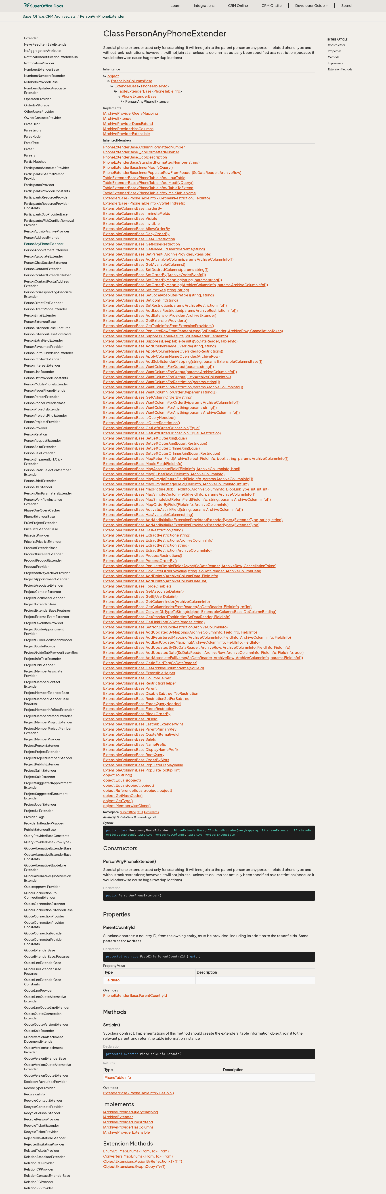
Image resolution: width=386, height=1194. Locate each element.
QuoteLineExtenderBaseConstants (42, 982)
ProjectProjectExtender (42, 752)
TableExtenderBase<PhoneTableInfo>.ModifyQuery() (148, 182)
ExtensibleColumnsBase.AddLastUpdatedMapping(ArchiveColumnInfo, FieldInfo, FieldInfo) (181, 642)
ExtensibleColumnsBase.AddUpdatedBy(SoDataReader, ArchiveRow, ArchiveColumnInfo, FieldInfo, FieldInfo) (196, 647)
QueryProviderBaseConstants (46, 836)
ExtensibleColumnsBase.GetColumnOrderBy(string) (147, 397)
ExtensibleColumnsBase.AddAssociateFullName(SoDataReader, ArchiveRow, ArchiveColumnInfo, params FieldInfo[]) (203, 657)
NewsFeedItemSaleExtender (46, 44)
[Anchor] (101, 848)
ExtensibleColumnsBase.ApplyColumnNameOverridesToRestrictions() (163, 351)
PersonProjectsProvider (42, 422)
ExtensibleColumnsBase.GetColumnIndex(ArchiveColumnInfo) (156, 601)
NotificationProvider (39, 63)
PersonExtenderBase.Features (47, 328)
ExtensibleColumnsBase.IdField (130, 719)
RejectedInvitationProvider (44, 1144)
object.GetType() (118, 801)
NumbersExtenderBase (41, 69)
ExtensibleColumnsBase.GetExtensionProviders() (145, 320)
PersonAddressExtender (42, 237)
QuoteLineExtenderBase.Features (43, 971)
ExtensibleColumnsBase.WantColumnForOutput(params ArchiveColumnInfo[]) (170, 372)
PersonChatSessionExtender (45, 262)
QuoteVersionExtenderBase (45, 1058)
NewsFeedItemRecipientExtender (43, 36)
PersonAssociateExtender (43, 256)
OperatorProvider (37, 99)
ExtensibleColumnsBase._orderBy (132, 208)
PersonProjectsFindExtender (45, 415)
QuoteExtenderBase (39, 950)
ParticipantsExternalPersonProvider (44, 176)
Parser (29, 149)
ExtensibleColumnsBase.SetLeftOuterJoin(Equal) (145, 438)
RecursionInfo (34, 1094)
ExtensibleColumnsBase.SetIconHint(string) (140, 300)
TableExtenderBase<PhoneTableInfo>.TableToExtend (148, 188)
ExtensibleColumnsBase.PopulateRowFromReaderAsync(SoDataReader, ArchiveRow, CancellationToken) (193, 331)
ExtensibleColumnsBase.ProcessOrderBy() (140, 560)
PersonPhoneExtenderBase (44, 403)
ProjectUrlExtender (38, 811)
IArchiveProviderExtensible (126, 133)
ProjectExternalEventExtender (46, 617)
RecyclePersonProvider (41, 1119)
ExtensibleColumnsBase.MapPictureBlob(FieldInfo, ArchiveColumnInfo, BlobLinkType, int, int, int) (186, 489)
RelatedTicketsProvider (41, 1150)
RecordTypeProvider (39, 1088)
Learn (175, 5)
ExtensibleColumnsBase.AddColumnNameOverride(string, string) (159, 346)
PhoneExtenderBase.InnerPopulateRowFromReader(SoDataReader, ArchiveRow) (172, 172)
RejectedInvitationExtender (44, 1138)
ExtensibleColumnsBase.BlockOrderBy (136, 714)
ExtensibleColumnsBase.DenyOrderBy (136, 234)
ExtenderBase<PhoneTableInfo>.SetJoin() (138, 1093)
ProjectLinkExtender (39, 665)
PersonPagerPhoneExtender (45, 390)
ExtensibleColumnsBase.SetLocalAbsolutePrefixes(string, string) (158, 295)
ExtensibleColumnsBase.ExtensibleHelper (139, 673)
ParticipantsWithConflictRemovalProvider (49, 223)
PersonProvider (35, 428)
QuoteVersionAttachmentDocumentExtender (43, 1039)
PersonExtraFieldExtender (43, 340)
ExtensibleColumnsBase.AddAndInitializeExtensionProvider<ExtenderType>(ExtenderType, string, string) (193, 520)
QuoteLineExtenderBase (42, 963)
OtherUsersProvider (39, 111)
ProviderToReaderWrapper (44, 823)
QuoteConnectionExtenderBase (48, 910)
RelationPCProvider (38, 1182)
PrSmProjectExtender (40, 523)
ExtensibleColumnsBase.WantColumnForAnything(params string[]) (160, 407)
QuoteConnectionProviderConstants (44, 925)
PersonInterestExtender (42, 365)
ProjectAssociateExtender (43, 585)
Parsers (29, 155)
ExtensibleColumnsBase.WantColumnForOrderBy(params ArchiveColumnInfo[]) (171, 402)
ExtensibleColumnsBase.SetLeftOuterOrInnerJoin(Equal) (151, 448)
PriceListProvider (36, 535)
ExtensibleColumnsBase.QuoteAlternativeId (141, 734)
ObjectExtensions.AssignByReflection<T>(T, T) (142, 1161)
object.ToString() (117, 775)
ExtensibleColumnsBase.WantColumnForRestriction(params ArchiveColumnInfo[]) (173, 387)
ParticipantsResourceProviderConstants (46, 206)
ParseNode (32, 136)
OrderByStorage (36, 105)
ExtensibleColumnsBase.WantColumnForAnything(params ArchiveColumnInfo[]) (171, 412)
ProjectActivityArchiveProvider (47, 573)
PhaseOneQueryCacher (42, 510)
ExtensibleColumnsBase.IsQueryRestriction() (141, 423)
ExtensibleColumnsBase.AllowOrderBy (136, 228)
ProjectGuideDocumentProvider (48, 640)
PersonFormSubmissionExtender (48, 353)
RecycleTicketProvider (41, 1132)
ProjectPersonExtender (41, 745)
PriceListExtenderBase (41, 529)
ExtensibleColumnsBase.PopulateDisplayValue (143, 765)
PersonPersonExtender (41, 397)
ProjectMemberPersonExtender (48, 716)
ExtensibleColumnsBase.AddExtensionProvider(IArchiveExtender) (159, 315)
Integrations (204, 5)
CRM (140, 812)
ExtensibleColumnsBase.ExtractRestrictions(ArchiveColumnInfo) (158, 540)
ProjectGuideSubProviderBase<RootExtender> (49, 652)
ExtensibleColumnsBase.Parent (130, 688)
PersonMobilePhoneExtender (46, 384)
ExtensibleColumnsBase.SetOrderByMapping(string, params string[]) (162, 280)
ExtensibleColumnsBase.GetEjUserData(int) (140, 596)
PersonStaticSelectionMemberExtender (47, 472)
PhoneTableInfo (154, 86)
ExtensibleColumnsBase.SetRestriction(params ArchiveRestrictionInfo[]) (165, 305)
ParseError (32, 124)
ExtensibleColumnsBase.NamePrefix (134, 744)
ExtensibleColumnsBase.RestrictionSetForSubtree (146, 698)
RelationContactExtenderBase (47, 1175)
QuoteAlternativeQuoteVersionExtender (47, 878)
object (113, 76)
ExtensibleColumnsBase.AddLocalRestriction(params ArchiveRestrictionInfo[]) (170, 310)
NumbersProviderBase (41, 82)
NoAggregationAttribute (42, 51)
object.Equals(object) (122, 780)
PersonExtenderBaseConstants (47, 334)
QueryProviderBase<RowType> (47, 842)
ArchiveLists (151, 812)
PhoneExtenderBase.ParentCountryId (135, 995)
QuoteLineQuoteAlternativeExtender (45, 999)
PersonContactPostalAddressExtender (46, 283)
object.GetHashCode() (123, 795)
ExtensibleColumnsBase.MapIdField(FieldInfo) (142, 463)
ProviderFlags (34, 817)
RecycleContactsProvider (43, 1107)
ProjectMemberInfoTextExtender (49, 710)
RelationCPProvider (38, 1169)
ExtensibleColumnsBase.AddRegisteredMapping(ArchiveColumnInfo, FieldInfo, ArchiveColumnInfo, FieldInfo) (197, 637)
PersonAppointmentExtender (46, 250)
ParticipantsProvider (39, 185)
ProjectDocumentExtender (44, 598)
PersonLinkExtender (39, 372)
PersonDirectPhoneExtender (45, 309)
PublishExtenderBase (40, 829)
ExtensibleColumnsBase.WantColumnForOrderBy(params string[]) (159, 392)
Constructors (336, 45)
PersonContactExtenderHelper (47, 275)
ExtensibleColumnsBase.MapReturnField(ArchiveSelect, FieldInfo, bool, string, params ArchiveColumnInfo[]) (195, 458)
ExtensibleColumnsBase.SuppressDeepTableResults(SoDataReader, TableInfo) (170, 341)
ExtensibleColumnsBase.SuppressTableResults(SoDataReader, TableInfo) (165, 336)
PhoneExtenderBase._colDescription (135, 157)
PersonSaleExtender (39, 453)
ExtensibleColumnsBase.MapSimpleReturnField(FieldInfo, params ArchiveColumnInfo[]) (178, 479)
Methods (333, 57)
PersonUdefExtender (40, 481)
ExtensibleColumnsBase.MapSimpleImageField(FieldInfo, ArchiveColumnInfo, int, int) (176, 484)
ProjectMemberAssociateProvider (43, 673)
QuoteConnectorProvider (43, 933)
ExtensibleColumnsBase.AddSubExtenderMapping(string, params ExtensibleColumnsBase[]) (182, 361)
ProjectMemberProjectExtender (48, 722)
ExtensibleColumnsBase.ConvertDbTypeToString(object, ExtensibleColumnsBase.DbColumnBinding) (189, 611)
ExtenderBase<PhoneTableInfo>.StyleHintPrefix (144, 203)
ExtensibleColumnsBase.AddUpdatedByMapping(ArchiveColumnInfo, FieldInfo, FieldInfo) (180, 632)
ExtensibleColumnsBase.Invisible (131, 223)
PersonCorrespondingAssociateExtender (48, 294)
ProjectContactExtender (42, 592)
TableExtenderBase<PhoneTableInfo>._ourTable (144, 177)
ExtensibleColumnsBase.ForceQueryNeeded (142, 704)
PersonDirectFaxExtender (43, 303)
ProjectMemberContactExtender (42, 684)
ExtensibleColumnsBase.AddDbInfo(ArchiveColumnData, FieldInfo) (160, 576)
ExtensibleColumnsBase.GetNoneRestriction (141, 244)
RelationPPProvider (38, 1188)
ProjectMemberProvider (42, 739)
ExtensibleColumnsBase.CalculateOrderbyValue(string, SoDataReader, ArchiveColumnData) (182, 571)
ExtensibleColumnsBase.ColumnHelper (137, 678)
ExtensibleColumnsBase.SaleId (129, 739)
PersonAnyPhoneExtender (102, 16)
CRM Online (238, 5)
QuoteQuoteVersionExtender (46, 1024)
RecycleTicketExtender (41, 1125)
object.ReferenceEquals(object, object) (137, 790)
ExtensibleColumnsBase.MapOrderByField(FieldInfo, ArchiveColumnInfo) (166, 504)
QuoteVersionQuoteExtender (46, 1075)
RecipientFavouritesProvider (45, 1082)
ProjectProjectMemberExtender (48, 758)
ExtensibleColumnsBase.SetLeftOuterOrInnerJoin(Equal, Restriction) (161, 453)
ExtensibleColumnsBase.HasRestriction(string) (143, 530)
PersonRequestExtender (42, 440)
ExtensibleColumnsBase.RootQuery (133, 754)
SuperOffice (128, 812)
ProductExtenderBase (40, 548)
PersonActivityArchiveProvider (46, 231)
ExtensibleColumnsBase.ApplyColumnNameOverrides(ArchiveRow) (161, 356)
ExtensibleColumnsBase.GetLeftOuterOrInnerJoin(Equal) (151, 428)
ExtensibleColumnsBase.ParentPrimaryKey (139, 729)
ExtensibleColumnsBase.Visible (130, 218)
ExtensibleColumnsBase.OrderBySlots (136, 760)
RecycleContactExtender (43, 1100)
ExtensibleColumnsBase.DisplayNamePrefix (140, 749)
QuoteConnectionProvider (44, 916)
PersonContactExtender (42, 269)
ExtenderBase (127, 86)
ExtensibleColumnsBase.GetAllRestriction (139, 239)
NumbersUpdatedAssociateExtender (45, 90)
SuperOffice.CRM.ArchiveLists (49, 16)
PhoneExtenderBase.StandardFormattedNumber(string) (151, 162)
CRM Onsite (272, 5)
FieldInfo (112, 980)
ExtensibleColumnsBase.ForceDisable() (137, 586)
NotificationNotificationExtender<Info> (49, 57)
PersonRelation (35, 434)
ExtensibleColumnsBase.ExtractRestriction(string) (146, 545)
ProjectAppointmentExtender (46, 579)
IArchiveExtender (118, 118)
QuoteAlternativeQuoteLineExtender (45, 867)
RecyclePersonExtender (42, 1113)
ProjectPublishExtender (41, 764)
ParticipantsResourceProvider (46, 197)
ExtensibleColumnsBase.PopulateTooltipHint (141, 770)
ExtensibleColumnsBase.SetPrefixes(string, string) (146, 290)
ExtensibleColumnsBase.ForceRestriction (138, 708)
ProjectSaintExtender (40, 770)
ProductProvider (36, 566)
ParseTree (31, 143)
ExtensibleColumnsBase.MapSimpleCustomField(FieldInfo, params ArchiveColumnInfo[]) (179, 494)
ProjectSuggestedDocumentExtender (46, 796)
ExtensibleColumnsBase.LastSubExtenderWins (143, 724)
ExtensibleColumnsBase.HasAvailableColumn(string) (148, 514)
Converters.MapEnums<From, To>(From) (138, 1156)
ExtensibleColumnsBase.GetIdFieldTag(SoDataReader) (150, 663)
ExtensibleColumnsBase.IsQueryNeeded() (139, 417)
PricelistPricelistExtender (42, 541)
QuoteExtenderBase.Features (46, 956)
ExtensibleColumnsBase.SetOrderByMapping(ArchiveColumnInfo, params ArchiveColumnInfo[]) (185, 285)
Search (347, 5)
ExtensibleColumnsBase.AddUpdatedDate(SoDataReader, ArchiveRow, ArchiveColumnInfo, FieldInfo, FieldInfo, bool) (203, 652)
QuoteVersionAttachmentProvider (43, 1050)
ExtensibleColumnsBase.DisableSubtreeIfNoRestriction (150, 693)
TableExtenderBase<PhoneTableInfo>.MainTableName (149, 193)
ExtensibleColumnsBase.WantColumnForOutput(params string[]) (158, 366)
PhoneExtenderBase (39, 516)
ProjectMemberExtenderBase (46, 693)
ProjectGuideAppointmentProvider (44, 631)
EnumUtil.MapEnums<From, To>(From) (136, 1151)
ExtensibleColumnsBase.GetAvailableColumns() (144, 264)
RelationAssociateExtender (44, 1157)
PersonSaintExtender (40, 447)
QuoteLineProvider (38, 990)
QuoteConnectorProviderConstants (43, 942)
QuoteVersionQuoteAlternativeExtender (47, 1067)
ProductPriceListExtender (43, 554)
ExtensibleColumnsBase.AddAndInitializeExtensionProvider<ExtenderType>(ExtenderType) (181, 525)
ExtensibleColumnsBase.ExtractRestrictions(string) (146, 535)
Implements (335, 63)
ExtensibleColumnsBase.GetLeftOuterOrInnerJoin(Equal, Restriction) (162, 433)
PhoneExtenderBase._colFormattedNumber (141, 152)
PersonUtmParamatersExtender (48, 493)
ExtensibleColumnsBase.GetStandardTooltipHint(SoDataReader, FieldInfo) (166, 617)
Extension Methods (340, 69)
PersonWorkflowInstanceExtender (43, 502)
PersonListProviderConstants (46, 378)
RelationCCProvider (39, 1163)
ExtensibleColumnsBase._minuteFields (136, 213)
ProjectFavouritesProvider (43, 623)
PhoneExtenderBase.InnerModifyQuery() (138, 167)
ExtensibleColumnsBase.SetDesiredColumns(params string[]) (155, 269)
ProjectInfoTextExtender (42, 659)
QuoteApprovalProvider (42, 887)
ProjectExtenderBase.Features (47, 610)
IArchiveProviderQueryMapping (130, 113)
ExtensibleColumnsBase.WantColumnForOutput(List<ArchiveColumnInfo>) (167, 377)
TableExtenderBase (134, 91)
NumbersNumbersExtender (44, 76)
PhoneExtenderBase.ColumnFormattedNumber (144, 147)
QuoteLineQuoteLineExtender (46, 1007)
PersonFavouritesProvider (43, 347)
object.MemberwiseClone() (127, 805)
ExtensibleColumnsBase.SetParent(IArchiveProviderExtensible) (157, 254)
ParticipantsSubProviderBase (46, 214)
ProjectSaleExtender (39, 777)
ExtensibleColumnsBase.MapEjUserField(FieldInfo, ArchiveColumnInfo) (163, 474)
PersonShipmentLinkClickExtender (43, 461)
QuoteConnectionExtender (44, 904)
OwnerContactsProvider (42, 118)
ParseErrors (32, 130)
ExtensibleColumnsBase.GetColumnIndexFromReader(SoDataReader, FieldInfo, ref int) (177, 606)
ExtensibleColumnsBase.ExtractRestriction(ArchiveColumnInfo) (157, 550)
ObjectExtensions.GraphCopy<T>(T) (134, 1166)
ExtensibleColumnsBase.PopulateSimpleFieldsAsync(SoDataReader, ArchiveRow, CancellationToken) (189, 566)
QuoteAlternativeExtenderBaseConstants (47, 857)
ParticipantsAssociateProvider (46, 168)
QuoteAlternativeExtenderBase (47, 848)
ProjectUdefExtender (40, 804)
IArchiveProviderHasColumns (128, 129)
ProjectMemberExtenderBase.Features (47, 701)
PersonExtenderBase (40, 321)
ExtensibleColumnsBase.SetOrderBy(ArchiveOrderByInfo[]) (154, 275)
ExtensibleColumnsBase (131, 81)
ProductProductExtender (43, 560)
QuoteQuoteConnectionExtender (42, 1016)
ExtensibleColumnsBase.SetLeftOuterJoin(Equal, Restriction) (155, 443)
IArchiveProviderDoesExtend (128, 123)
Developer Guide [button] (310, 5)
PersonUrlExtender (38, 487)
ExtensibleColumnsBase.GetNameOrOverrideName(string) (154, 249)
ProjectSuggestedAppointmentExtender (48, 785)
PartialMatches (35, 161)
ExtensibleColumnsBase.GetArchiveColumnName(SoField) (153, 668)
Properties (334, 51)
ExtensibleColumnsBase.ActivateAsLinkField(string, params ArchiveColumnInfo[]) (173, 509)
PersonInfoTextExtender (42, 359)
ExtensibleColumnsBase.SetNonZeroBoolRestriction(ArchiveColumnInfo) (165, 627)
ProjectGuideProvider (40, 646)
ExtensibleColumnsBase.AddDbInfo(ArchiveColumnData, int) (155, 581)
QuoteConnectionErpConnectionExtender (40, 895)
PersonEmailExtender (40, 315)
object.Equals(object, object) (128, 785)
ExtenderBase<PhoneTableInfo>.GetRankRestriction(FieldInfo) (156, 198)
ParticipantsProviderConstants (47, 191)
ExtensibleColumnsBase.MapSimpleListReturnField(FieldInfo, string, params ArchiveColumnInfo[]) (187, 499)
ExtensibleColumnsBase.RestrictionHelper (139, 683)
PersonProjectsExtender (42, 409)
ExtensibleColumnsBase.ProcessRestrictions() (142, 555)
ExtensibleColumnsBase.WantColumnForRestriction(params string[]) (161, 382)
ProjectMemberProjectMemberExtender (47, 731)
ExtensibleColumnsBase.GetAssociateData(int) (143, 591)
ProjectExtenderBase (40, 604)
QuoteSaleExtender (39, 1031)
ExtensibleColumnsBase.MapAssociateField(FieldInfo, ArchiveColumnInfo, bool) (171, 469)
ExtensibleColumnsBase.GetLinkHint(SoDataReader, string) (154, 622)
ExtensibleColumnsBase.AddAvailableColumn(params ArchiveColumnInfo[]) (168, 259)
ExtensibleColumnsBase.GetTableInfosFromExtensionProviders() (158, 325)
